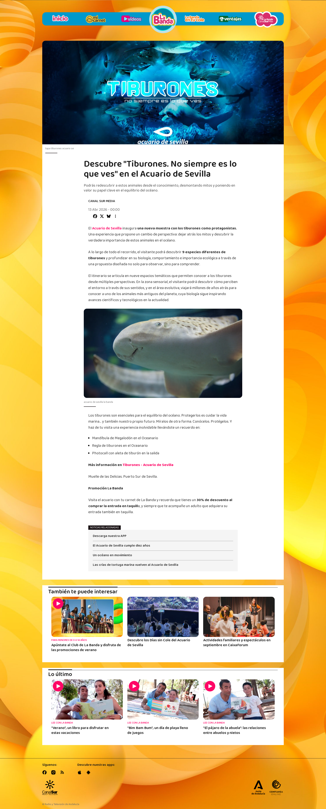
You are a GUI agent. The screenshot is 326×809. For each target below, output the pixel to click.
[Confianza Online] (276, 788)
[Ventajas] (230, 19)
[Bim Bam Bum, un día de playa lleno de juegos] (163, 699)
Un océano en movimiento (112, 556)
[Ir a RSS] (63, 772)
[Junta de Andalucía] (258, 788)
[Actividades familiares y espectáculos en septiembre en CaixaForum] (239, 617)
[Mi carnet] (96, 19)
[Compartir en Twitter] (102, 216)
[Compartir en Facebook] (95, 216)
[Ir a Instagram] (54, 772)
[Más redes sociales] (115, 216)
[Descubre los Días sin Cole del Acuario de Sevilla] (163, 617)
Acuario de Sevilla (107, 228)
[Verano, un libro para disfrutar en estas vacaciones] (87, 699)
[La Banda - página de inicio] (163, 19)
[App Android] (89, 772)
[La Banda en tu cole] (194, 19)
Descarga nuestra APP (109, 536)
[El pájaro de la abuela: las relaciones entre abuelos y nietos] (239, 699)
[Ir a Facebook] (45, 772)
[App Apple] (80, 772)
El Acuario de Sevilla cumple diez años (121, 546)
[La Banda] (49, 787)
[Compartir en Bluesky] (108, 216)
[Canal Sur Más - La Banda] (266, 19)
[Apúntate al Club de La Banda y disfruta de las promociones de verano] (87, 617)
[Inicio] (60, 19)
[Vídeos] (131, 19)
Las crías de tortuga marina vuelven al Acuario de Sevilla (135, 565)
